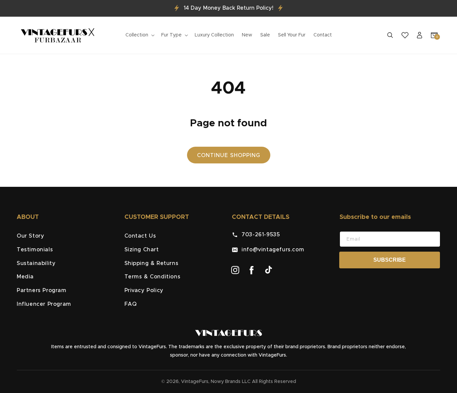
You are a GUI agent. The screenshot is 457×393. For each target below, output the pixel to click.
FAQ (130, 304)
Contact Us (140, 236)
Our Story (30, 236)
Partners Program (42, 290)
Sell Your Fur (291, 35)
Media (25, 277)
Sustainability (36, 263)
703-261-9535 (259, 234)
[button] (139, 35)
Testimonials (35, 249)
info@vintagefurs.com (271, 249)
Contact (322, 35)
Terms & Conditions (152, 277)
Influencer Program (44, 304)
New (247, 35)
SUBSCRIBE (389, 260)
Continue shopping (228, 155)
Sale (265, 35)
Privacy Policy (144, 290)
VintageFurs (194, 381)
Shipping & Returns (151, 263)
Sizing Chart (141, 249)
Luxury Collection (214, 35)
